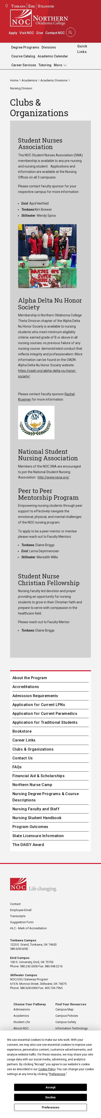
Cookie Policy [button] (46, 1069)
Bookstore (21, 731)
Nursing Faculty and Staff (35, 809)
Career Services (23, 65)
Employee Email (20, 910)
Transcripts (17, 916)
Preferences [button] (57, 1074)
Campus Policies (66, 1015)
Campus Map (64, 1009)
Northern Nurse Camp (32, 785)
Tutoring (45, 65)
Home (14, 80)
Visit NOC (26, 33)
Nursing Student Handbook (37, 818)
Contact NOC (55, 33)
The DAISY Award (28, 844)
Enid (31, 5)
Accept (50, 1087)
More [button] (58, 65)
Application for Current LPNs (38, 704)
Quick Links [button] (82, 49)
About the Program (29, 678)
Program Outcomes (30, 827)
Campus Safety (65, 1022)
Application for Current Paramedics (44, 713)
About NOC (21, 1028)
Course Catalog (23, 56)
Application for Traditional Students (45, 722)
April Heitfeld (39, 203)
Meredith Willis (47, 557)
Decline (50, 1097)
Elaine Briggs (44, 545)
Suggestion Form (22, 922)
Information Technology (71, 1028)
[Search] (70, 32)
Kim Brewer (43, 209)
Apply (13, 33)
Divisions (49, 47)
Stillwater (46, 5)
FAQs (17, 767)
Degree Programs (25, 47)
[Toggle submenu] (65, 65)
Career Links (24, 740)
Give (39, 33)
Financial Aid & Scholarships (38, 776)
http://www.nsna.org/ (53, 477)
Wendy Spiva (46, 215)
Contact (15, 904)
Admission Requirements (35, 696)
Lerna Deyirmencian (44, 551)
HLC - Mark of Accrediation (28, 928)
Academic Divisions (53, 80)
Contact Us (22, 758)
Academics (29, 80)
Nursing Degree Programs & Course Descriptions (45, 797)
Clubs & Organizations (33, 749)
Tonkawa (18, 5)
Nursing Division (21, 88)
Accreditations (25, 687)
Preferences (50, 1107)
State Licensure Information (38, 836)
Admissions (21, 1009)
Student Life (21, 1022)
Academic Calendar (53, 56)
